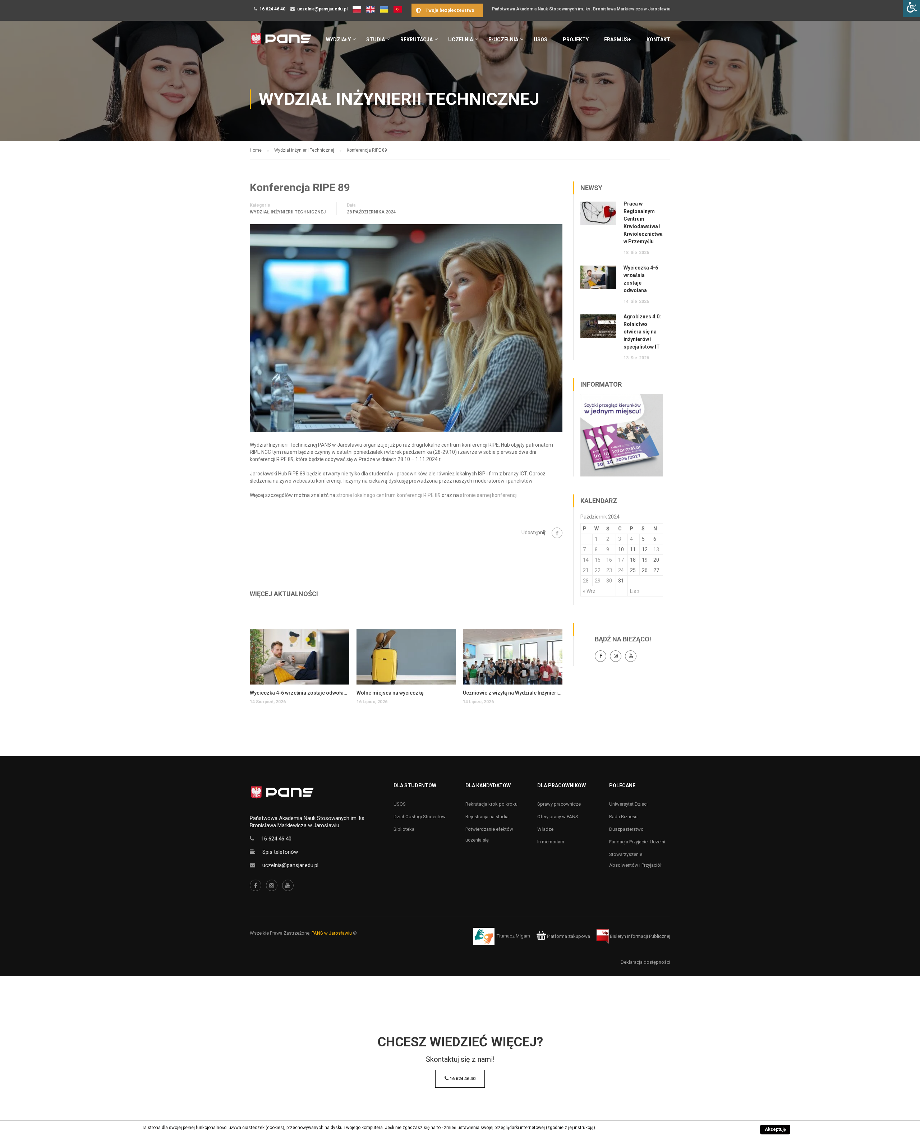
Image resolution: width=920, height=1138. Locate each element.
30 (609, 581)
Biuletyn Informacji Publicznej (639, 936)
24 (621, 570)
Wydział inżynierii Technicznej (288, 212)
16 (609, 560)
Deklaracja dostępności (645, 962)
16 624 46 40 (272, 8)
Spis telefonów (280, 852)
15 (598, 560)
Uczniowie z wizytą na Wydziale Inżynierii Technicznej (512, 693)
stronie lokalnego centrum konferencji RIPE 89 (388, 495)
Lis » (635, 591)
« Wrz (589, 591)
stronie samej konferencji (489, 495)
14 (586, 560)
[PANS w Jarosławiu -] (281, 42)
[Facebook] (557, 532)
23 (609, 570)
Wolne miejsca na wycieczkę (390, 693)
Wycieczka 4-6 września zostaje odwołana (299, 693)
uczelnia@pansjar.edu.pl (322, 8)
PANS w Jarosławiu (332, 933)
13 (656, 549)
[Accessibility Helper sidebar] (911, 8)
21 (586, 570)
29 (598, 581)
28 (586, 581)
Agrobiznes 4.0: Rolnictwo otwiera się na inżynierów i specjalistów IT (642, 332)
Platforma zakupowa (568, 936)
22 (598, 570)
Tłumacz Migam (513, 936)
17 (621, 560)
